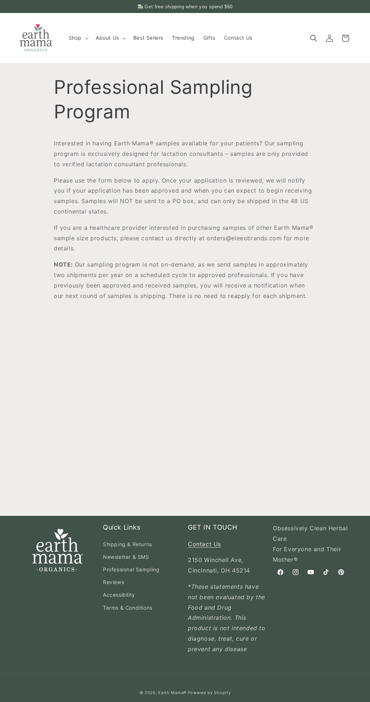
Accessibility (119, 595)
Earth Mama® (172, 692)
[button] (77, 37)
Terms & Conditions (127, 608)
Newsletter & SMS (126, 557)
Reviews (113, 582)
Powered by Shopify (209, 692)
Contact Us (204, 544)
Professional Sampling (131, 569)
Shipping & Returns (127, 544)
